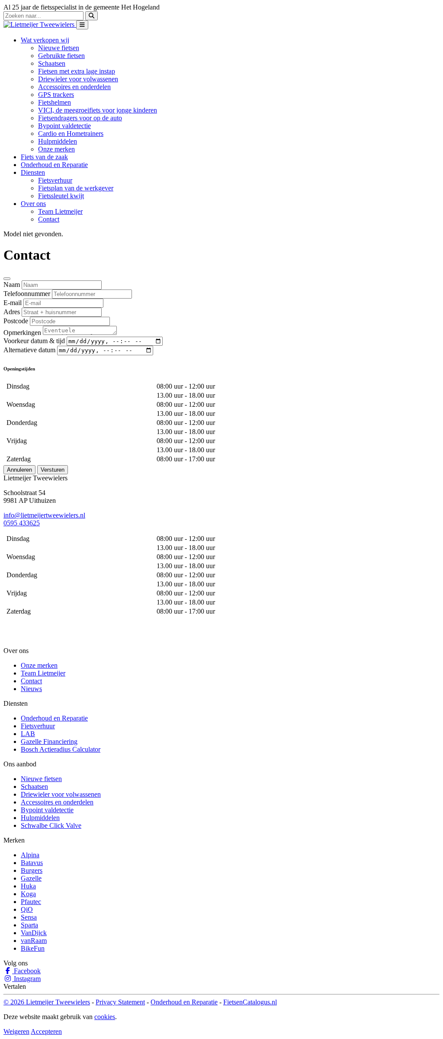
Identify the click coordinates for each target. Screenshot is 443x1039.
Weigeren (16, 1031)
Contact (48, 219)
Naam (11, 284)
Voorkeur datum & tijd (34, 340)
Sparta (29, 925)
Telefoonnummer (26, 293)
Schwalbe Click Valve (51, 825)
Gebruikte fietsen (61, 55)
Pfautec (31, 901)
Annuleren (19, 469)
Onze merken (56, 149)
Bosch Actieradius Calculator (60, 749)
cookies (104, 1016)
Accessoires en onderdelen (74, 86)
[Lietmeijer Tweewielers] (39, 24)
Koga (28, 893)
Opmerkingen (22, 332)
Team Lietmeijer (60, 211)
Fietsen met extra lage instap (76, 71)
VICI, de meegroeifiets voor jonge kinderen (97, 110)
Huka (28, 886)
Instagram (26, 978)
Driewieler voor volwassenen (78, 79)
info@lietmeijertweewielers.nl (44, 515)
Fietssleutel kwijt (61, 195)
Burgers (31, 870)
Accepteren (46, 1031)
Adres (11, 311)
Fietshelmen (54, 102)
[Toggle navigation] (82, 24)
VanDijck (34, 932)
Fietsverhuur (55, 180)
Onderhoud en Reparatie (54, 164)
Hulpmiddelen (57, 141)
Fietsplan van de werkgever (75, 188)
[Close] (6, 278)
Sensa (29, 917)
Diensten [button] (33, 172)
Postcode (15, 321)
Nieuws (31, 688)
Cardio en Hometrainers (70, 133)
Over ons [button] (33, 203)
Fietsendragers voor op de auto (80, 118)
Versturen (52, 469)
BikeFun (33, 948)
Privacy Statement (120, 1002)
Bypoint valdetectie (64, 125)
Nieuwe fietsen (58, 47)
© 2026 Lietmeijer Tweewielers (46, 1002)
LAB (28, 733)
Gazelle (31, 878)
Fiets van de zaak (44, 157)
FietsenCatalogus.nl (250, 1002)
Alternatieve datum (29, 350)
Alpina (30, 855)
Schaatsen (51, 63)
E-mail (12, 302)
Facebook (26, 971)
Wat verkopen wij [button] (45, 40)
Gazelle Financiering (49, 741)
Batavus (32, 862)
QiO (27, 909)
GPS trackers (56, 94)
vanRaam (34, 940)
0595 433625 (21, 523)
